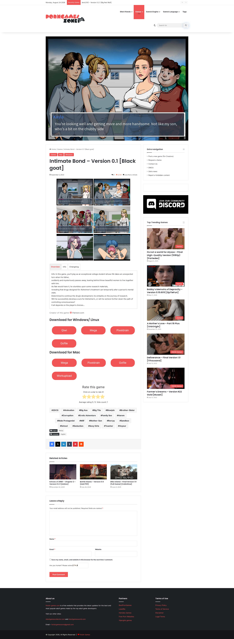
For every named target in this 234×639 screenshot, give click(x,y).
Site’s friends (125, 12)
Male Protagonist (66, 420)
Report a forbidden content (159, 175)
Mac (60, 155)
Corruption (68, 415)
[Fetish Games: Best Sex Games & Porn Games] (65, 18)
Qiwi (64, 330)
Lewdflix (122, 609)
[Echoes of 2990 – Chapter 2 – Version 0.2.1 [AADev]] (62, 471)
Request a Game (154, 160)
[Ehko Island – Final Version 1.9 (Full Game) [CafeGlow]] (123, 471)
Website (98, 549)
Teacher (109, 426)
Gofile (64, 343)
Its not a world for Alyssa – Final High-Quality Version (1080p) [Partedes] (165, 255)
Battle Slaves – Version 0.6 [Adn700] (92, 482)
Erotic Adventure (87, 415)
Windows (69, 155)
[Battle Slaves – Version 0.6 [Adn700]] (93, 471)
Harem (121, 415)
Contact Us (152, 164)
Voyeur (122, 426)
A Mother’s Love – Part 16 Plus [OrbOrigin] (163, 325)
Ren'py (61, 430)
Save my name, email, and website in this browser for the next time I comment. (82, 560)
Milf (82, 420)
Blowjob (111, 410)
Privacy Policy (161, 605)
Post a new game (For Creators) (161, 156)
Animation (69, 410)
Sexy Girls (94, 426)
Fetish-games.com (53, 605)
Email (52, 549)
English (63, 434)
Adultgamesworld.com (77, 619)
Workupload (64, 375)
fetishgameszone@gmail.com (62, 624)
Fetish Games (85, 635)
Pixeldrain (123, 330)
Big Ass (84, 410)
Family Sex (107, 415)
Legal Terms (160, 617)
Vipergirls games (125, 620)
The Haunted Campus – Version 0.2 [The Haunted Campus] (104, 2)
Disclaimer (159, 613)
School (64, 426)
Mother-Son (96, 420)
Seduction (78, 426)
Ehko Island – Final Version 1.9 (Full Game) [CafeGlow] (123, 482)
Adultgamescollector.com (55, 619)
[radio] (84, 397)
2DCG (55, 410)
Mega (93, 330)
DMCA (150, 168)
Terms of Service (162, 609)
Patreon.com (78, 313)
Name (52, 539)
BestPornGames (125, 605)
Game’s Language (170, 12)
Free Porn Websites (126, 617)
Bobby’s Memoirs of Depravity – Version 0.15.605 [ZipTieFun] (164, 291)
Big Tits (97, 410)
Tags (185, 12)
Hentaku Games (125, 613)
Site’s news (152, 171)
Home (53, 149)
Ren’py (111, 420)
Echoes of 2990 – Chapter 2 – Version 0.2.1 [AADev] (62, 482)
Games (138, 12)
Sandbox (125, 420)
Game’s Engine (152, 12)
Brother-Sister (128, 410)
